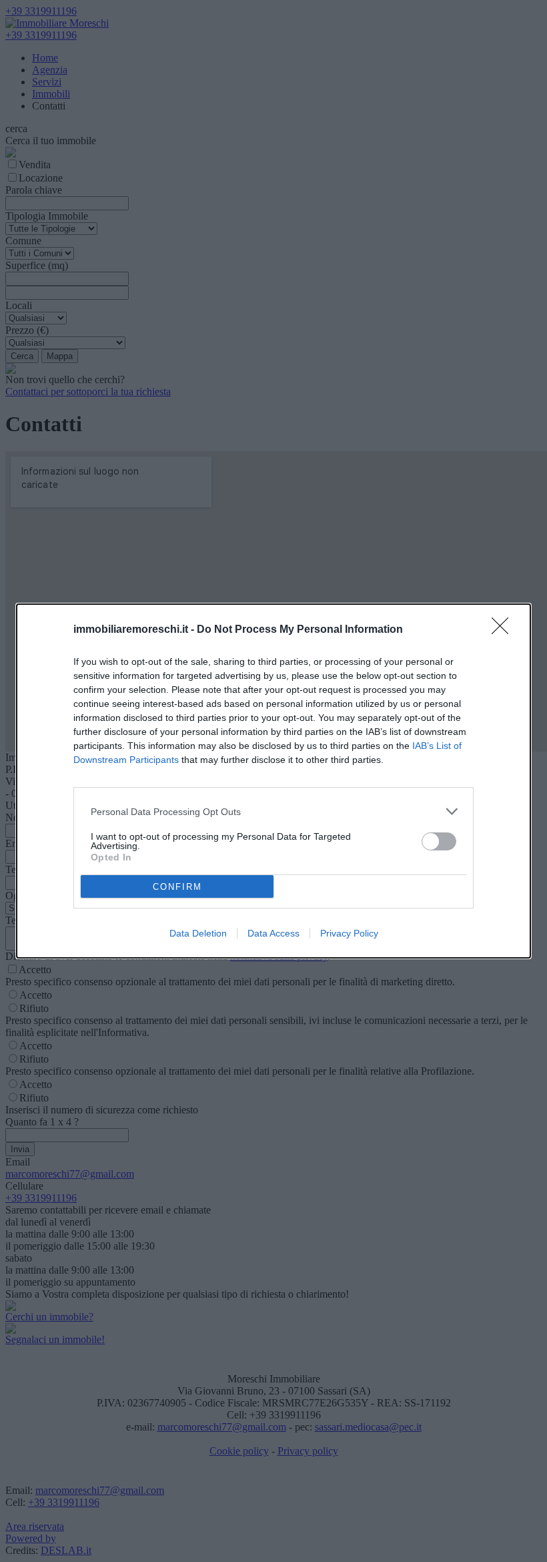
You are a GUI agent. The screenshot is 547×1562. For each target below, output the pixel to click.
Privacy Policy (349, 933)
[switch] (439, 841)
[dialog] (273, 781)
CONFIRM (177, 887)
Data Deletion (198, 933)
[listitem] (273, 811)
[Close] (504, 630)
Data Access (273, 933)
